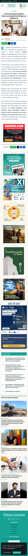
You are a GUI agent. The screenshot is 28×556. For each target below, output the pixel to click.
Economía (14, 11)
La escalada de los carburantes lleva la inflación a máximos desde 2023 (11, 476)
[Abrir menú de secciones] (2, 5)
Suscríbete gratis (14, 542)
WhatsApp (4, 43)
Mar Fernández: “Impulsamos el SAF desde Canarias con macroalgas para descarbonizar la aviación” (14, 386)
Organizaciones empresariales (9, 474)
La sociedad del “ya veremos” (12, 391)
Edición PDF (3, 1)
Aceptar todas (17, 552)
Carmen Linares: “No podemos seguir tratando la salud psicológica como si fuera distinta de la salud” (14, 450)
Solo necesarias (7, 552)
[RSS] (19, 519)
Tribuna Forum (14, 533)
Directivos (4, 447)
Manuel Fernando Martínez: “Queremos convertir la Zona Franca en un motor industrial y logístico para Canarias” (12, 503)
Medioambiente (5, 418)
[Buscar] (26, 1)
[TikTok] (16, 519)
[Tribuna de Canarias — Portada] (11, 5)
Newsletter (9, 1)
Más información (11, 548)
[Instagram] (14, 519)
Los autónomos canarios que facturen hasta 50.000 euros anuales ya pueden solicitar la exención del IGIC (15, 359)
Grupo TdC (14, 531)
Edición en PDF (14, 524)
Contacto (15, 1)
